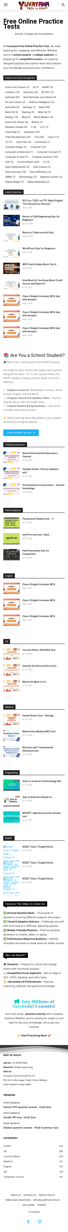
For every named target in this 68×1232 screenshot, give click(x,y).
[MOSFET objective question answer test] (11, 817)
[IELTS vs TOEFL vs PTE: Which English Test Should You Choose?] (11, 204)
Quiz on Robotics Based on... (38, 797)
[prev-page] (5, 343)
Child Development (15, 444)
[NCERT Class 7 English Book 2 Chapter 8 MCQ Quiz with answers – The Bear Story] (11, 889)
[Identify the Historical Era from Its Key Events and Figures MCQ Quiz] (11, 670)
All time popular (42, 192)
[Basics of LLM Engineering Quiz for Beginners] (11, 220)
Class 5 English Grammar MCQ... (39, 600)
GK (6, 641)
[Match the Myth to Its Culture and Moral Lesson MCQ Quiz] (11, 686)
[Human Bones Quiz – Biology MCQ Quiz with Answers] (11, 719)
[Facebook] (28, 1222)
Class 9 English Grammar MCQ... (39, 616)
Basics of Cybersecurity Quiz (38, 232)
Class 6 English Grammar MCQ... (39, 584)
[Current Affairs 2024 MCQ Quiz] (11, 654)
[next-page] (11, 343)
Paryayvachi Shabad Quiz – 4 (37, 518)
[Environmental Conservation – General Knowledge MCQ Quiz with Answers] (11, 489)
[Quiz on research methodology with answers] (11, 785)
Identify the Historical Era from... (40, 666)
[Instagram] (40, 1222)
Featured (25, 192)
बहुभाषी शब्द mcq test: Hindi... (36, 534)
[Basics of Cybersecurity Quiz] (11, 236)
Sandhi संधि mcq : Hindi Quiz (19, 1117)
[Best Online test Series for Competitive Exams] (34, 5)
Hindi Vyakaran (13, 510)
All (15, 192)
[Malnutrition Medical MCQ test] (11, 735)
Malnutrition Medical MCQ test (39, 731)
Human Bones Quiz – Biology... (38, 715)
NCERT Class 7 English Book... (38, 846)
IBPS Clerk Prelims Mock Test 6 (39, 264)
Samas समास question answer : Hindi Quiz (27, 1107)
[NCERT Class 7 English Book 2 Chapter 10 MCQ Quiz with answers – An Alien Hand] (11, 857)
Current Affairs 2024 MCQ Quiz (39, 650)
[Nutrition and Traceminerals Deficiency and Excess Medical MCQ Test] (11, 751)
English (9, 576)
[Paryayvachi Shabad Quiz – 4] (11, 523)
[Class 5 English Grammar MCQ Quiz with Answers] (11, 316)
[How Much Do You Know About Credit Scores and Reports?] (11, 284)
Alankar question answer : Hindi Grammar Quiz (30, 1127)
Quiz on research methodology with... (42, 781)
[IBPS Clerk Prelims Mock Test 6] (11, 268)
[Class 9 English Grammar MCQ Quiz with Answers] (11, 332)
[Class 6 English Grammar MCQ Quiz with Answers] (11, 300)
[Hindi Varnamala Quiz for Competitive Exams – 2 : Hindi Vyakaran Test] (11, 554)
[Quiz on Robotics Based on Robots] (11, 801)
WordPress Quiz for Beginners (38, 248)
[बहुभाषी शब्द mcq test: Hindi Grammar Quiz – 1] (11, 539)
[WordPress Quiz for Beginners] (11, 252)
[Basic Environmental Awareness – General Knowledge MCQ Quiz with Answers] (11, 457)
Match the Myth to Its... (35, 682)
